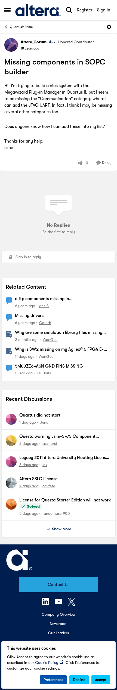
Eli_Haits (44, 373)
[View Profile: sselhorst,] (11, 440)
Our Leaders (58, 633)
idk (44, 465)
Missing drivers (29, 315)
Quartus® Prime (21, 27)
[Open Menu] (109, 27)
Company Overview (58, 614)
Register (85, 10)
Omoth (45, 323)
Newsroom (58, 623)
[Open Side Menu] (7, 10)
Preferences (53, 679)
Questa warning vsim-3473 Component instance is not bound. (57, 436)
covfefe (48, 486)
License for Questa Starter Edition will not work (65, 500)
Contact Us (58, 584)
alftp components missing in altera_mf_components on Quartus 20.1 (53, 299)
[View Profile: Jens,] (11, 419)
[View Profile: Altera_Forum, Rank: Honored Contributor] (11, 45)
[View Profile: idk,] (11, 461)
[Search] (69, 10)
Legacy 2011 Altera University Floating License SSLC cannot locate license (63, 458)
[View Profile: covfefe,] (11, 483)
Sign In (103, 10)
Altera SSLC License (38, 478)
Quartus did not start (39, 415)
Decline (79, 679)
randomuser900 (56, 513)
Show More (61, 529)
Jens (44, 422)
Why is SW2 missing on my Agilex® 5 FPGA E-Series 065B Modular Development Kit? (59, 349)
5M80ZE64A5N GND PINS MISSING (49, 366)
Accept (100, 679)
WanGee (50, 339)
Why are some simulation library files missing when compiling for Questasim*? (58, 332)
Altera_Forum (34, 42)
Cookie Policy (46, 662)
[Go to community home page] (38, 10)
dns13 (44, 306)
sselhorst (49, 443)
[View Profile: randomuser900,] (11, 504)
